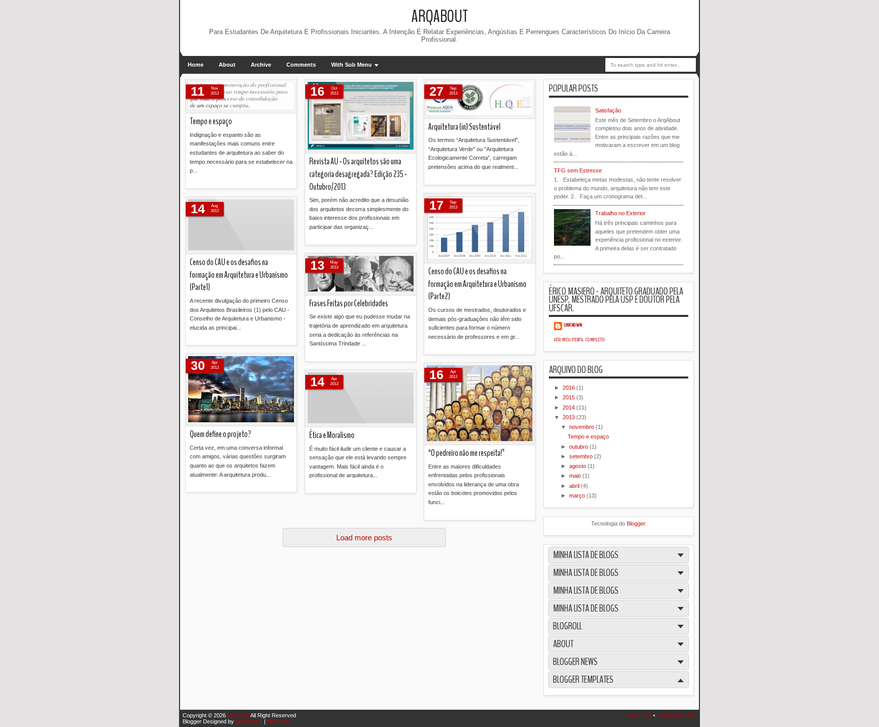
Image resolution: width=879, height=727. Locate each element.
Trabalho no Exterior (620, 213)
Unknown (573, 325)
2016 (569, 388)
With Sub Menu (351, 65)
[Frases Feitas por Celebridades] (360, 274)
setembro (581, 456)
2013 (569, 417)
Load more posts (364, 537)
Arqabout (440, 16)
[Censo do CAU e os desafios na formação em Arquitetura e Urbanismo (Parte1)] (241, 225)
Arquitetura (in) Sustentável (464, 127)
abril (575, 486)
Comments (301, 65)
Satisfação (608, 110)
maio (575, 476)
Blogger (636, 523)
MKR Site (278, 721)
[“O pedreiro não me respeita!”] (479, 404)
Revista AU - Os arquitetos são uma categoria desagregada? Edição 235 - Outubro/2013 (358, 174)
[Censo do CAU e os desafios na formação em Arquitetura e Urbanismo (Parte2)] (479, 228)
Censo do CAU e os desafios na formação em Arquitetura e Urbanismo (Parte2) (477, 284)
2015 (569, 397)
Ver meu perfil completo (579, 339)
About (227, 65)
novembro (582, 427)
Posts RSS (638, 715)
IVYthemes (249, 721)
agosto (578, 466)
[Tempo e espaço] (241, 96)
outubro (579, 447)
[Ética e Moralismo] (360, 398)
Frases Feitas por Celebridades (348, 303)
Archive (261, 65)
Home (195, 65)
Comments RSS (676, 715)
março (578, 495)
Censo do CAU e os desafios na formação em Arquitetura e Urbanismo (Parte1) (239, 274)
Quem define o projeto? (220, 434)
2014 (569, 407)
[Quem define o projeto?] (241, 390)
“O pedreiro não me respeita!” (466, 453)
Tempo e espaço (211, 121)
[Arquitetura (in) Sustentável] (479, 99)
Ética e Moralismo (332, 435)
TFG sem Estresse (578, 170)
